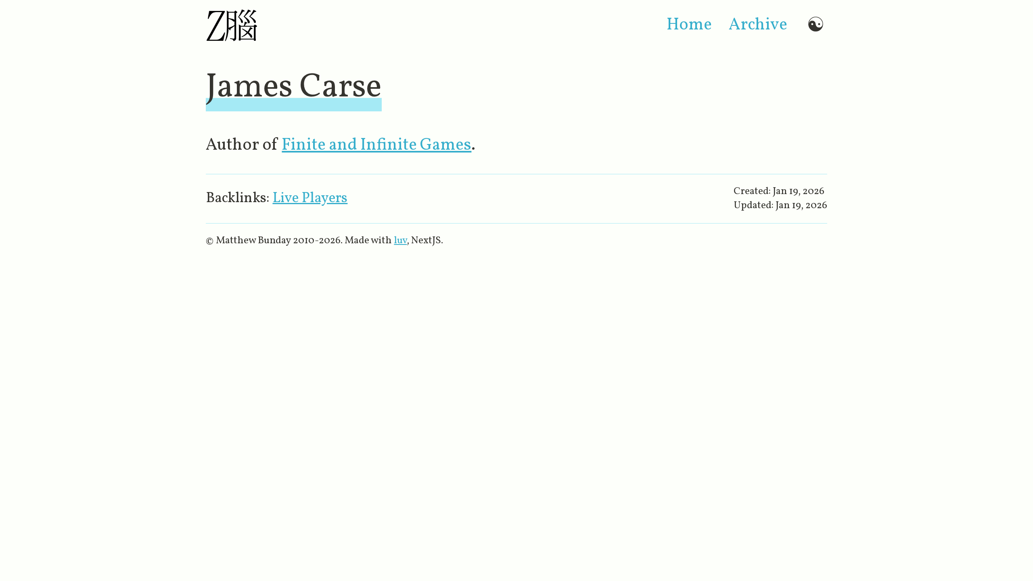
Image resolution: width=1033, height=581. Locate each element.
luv (400, 241)
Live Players (309, 198)
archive (758, 25)
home (689, 25)
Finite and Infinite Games (376, 145)
